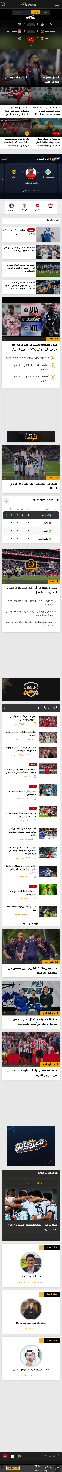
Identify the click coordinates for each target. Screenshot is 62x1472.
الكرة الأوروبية (21, 739)
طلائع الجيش (43, 539)
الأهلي (45, 523)
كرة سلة (24, 776)
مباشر (16, 12)
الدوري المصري (22, 798)
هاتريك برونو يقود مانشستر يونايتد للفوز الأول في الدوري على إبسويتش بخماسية (16, 142)
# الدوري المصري (31, 1183)
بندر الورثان (28, 1375)
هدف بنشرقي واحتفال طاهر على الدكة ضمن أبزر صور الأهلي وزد (29, 624)
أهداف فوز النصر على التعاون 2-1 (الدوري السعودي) (31, 378)
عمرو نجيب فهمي (28, 1282)
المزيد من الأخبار (47, 707)
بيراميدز (45, 515)
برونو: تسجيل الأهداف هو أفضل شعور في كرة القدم (23, 718)
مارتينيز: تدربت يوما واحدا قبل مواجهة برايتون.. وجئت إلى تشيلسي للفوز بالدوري (21, 869)
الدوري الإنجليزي (20, 724)
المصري (45, 531)
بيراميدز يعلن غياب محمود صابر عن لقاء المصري (22, 793)
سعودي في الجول (20, 914)
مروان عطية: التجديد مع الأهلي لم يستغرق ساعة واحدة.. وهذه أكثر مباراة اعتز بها (22, 850)
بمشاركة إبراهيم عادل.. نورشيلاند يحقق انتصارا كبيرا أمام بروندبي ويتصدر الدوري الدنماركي (17, 111)
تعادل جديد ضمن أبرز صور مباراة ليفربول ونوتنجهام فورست (30, 603)
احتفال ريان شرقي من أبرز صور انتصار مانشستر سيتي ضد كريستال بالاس (29, 613)
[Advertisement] (31, 1103)
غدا (26, 12)
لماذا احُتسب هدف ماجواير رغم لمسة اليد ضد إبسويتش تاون (21, 814)
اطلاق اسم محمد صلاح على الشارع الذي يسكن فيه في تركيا (32, 79)
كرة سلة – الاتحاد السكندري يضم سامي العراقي (23, 892)
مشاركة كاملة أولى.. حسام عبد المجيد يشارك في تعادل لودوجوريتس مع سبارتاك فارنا (46, 110)
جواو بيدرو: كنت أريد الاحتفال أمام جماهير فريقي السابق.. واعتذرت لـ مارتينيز (22, 832)
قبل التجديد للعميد (31, 1276)
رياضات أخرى (22, 898)
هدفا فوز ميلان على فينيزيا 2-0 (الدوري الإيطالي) (27, 357)
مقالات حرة (52, 1247)
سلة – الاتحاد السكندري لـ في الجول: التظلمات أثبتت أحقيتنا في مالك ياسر (21, 771)
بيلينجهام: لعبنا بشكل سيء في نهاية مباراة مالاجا (21, 733)
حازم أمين (28, 1328)
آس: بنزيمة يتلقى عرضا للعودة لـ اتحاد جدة (21, 908)
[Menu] (57, 4)
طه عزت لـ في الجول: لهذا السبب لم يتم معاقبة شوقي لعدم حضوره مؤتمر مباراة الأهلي (47, 143)
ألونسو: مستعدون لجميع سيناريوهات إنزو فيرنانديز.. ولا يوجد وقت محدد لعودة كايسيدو (19, 285)
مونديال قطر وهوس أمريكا (31, 1323)
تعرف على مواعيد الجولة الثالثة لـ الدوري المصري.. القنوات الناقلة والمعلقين (21, 268)
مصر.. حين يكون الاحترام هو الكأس (31, 1369)
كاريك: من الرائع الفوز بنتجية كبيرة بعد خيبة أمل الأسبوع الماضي (21, 749)
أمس (45, 12)
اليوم (36, 12)
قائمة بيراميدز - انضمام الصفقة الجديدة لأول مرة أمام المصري (32, 1226)
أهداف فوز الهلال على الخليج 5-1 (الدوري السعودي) (31, 367)
